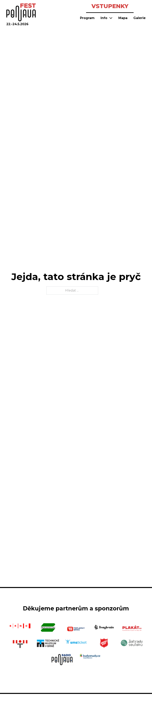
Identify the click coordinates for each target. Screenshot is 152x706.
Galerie (139, 18)
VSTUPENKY (109, 6)
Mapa (122, 18)
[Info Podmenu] (110, 17)
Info (104, 18)
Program (87, 18)
